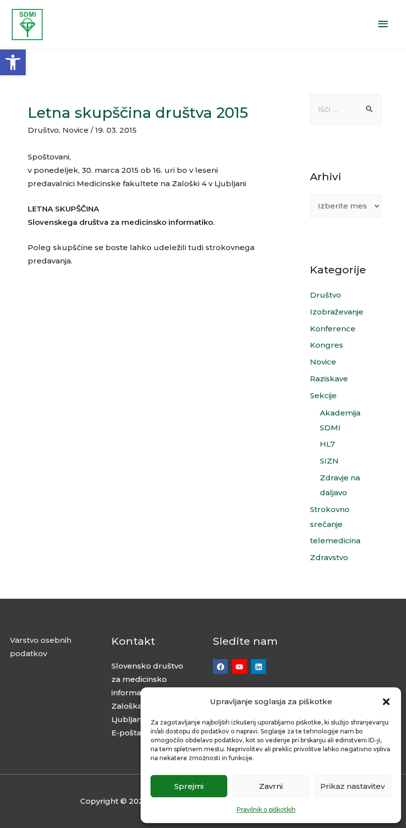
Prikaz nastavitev (352, 786)
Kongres (326, 345)
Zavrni (271, 786)
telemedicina (335, 540)
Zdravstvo (329, 557)
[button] (13, 62)
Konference (332, 328)
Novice (75, 130)
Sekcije (323, 395)
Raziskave (329, 378)
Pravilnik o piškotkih (266, 809)
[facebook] (221, 666)
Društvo (43, 130)
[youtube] (241, 666)
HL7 (327, 444)
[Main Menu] (384, 24)
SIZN (329, 461)
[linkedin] (259, 666)
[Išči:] (345, 109)
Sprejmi (188, 786)
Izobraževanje (336, 311)
